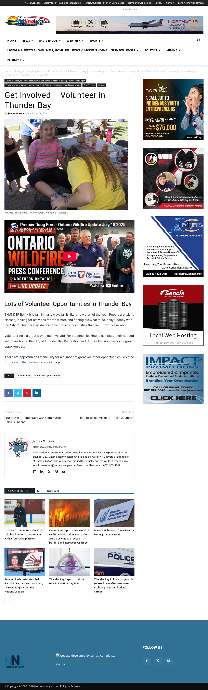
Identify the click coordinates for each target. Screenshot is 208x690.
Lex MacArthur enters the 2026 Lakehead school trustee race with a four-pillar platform (23, 534)
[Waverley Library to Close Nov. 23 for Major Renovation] (114, 513)
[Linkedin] (36, 393)
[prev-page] (7, 599)
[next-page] (13, 599)
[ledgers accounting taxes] (173, 246)
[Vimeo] (58, 472)
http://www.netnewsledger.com (49, 446)
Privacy (158, 2)
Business (14, 60)
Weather (73, 40)
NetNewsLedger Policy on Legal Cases (104, 2)
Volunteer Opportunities (47, 375)
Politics (150, 50)
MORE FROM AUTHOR (51, 491)
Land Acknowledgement (191, 2)
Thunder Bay (23, 375)
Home (11, 40)
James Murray (16, 113)
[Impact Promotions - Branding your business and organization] (173, 379)
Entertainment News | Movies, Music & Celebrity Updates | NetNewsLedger (154, 71)
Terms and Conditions (139, 2)
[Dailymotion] (36, 472)
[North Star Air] (130, 25)
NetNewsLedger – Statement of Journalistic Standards (53, 2)
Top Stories (89, 85)
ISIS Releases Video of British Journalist (107, 418)
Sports (95, 40)
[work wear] (173, 178)
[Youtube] (65, 472)
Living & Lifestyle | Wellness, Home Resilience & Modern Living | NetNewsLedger (71, 50)
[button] (199, 41)
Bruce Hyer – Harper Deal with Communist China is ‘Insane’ (32, 420)
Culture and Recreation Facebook (28, 362)
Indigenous (48, 40)
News (26, 40)
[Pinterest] (27, 393)
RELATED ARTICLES (19, 491)
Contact (170, 2)
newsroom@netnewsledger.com (94, 664)
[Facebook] (8, 393)
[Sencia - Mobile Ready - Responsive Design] (173, 315)
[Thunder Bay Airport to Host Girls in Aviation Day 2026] (69, 562)
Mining (172, 50)
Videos (101, 85)
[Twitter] (18, 393)
